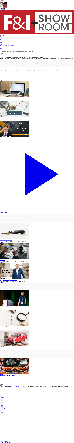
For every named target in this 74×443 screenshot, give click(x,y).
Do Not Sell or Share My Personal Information (12, 442)
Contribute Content (3, 415)
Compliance (1, 38)
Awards (1, 37)
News (4, 0)
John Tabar (3, 97)
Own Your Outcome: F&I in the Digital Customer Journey (9, 307)
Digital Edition (3, 9)
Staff (2, 374)
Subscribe (1, 9)
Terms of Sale (6, 442)
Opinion (1, 43)
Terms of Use (4, 442)
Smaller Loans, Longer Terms (4, 347)
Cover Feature (2, 0)
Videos (8, 45)
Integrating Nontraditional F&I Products (6, 240)
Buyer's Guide (15, 45)
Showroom (1, 44)
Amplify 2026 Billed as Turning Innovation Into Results (8, 280)
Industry (1, 42)
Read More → (1, 242)
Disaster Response (2, 40)
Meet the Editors (2, 412)
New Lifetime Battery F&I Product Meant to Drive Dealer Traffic (10, 375)
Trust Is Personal (2, 260)
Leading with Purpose (3, 212)
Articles (5, 0)
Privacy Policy (1, 442)
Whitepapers (7, 45)
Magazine (4, 45)
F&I (0, 41)
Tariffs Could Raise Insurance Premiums (6, 327)
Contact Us (2, 413)
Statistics (10, 45)
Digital (0, 39)
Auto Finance (1, 36)
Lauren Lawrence (3, 306)
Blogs (5, 45)
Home (0, 48)
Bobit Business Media (3, 414)
